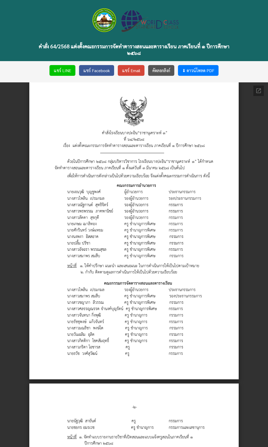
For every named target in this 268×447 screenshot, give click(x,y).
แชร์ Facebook (96, 70)
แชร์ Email (131, 70)
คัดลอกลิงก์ (161, 70)
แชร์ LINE (62, 70)
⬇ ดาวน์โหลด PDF (198, 70)
